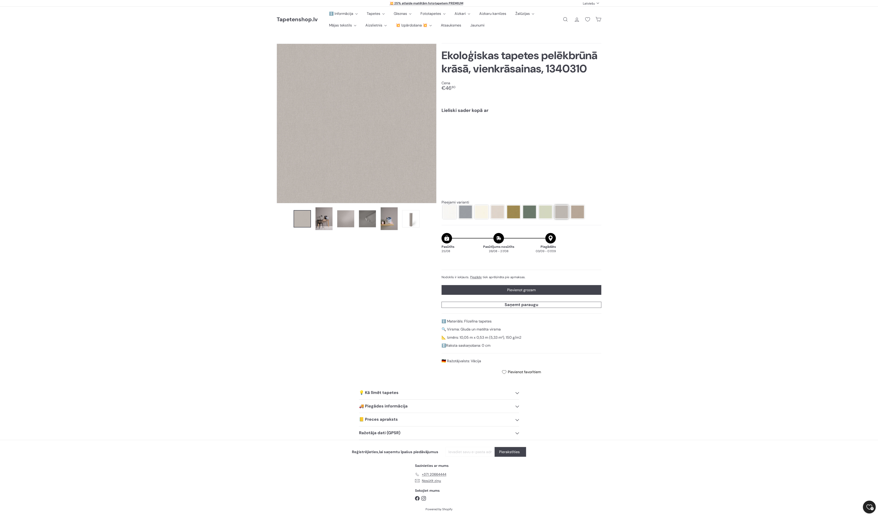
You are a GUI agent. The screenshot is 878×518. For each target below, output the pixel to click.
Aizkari (461, 13)
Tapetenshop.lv (297, 19)
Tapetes (374, 13)
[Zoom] (356, 123)
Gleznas (401, 13)
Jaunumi (477, 25)
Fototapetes (431, 13)
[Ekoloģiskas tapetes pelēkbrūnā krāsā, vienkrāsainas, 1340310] (521, 132)
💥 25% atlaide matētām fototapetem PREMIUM (426, 3)
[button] (449, 212)
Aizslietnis (374, 25)
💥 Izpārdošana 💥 (412, 25)
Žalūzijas (523, 13)
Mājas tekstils (341, 25)
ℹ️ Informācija (341, 13)
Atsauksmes (451, 25)
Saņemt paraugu (521, 304)
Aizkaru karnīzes (492, 13)
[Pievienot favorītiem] (595, 126)
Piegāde (476, 277)
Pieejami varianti (455, 202)
